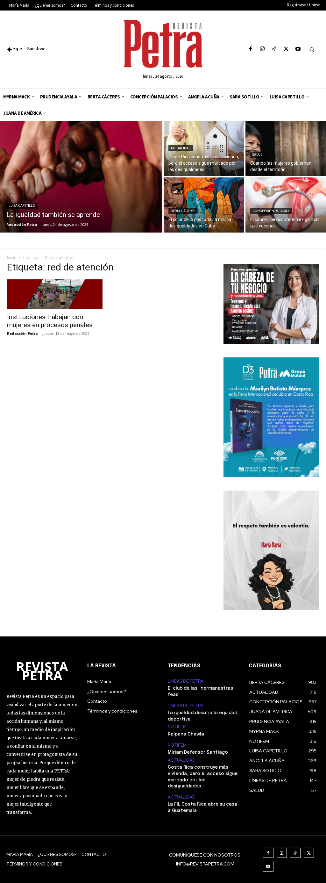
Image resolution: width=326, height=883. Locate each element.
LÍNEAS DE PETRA (185, 681)
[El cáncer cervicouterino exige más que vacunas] (285, 205)
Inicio (12, 257)
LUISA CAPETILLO (22, 205)
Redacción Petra (22, 333)
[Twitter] (286, 49)
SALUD (257, 154)
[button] (312, 49)
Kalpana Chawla (186, 734)
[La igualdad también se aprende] (81, 177)
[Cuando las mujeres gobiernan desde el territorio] (285, 148)
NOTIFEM (177, 726)
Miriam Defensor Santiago (198, 752)
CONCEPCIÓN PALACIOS (271, 211)
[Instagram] (262, 49)
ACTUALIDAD (181, 148)
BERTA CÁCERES (183, 211)
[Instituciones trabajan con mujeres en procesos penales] (55, 294)
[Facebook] (250, 49)
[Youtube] (298, 49)
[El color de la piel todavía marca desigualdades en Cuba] (204, 205)
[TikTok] (274, 49)
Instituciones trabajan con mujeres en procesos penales (50, 321)
